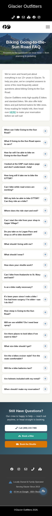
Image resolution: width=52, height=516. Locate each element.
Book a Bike (28, 436)
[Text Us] (18, 17)
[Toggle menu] (48, 27)
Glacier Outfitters (24, 510)
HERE (13, 112)
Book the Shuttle (28, 444)
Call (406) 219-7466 (28, 428)
